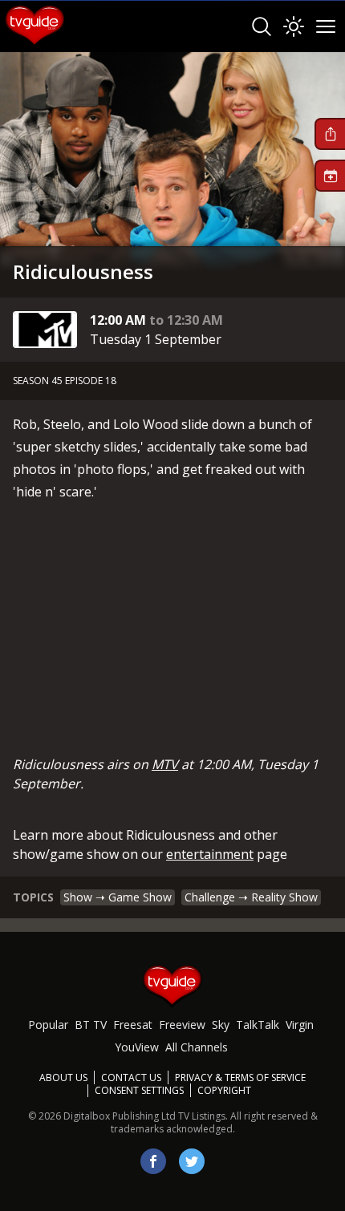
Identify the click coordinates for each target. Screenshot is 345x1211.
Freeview (182, 1024)
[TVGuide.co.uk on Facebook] (153, 1161)
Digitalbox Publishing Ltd (119, 1116)
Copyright (224, 1090)
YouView (137, 1047)
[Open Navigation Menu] (326, 26)
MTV (165, 764)
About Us (63, 1077)
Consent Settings (139, 1090)
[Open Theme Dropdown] (293, 26)
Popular (48, 1024)
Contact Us (131, 1077)
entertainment (210, 854)
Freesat (132, 1024)
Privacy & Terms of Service (240, 1077)
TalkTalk (257, 1024)
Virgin (300, 1024)
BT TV (91, 1024)
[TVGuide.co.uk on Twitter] (192, 1161)
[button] (330, 134)
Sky (220, 1024)
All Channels (196, 1047)
